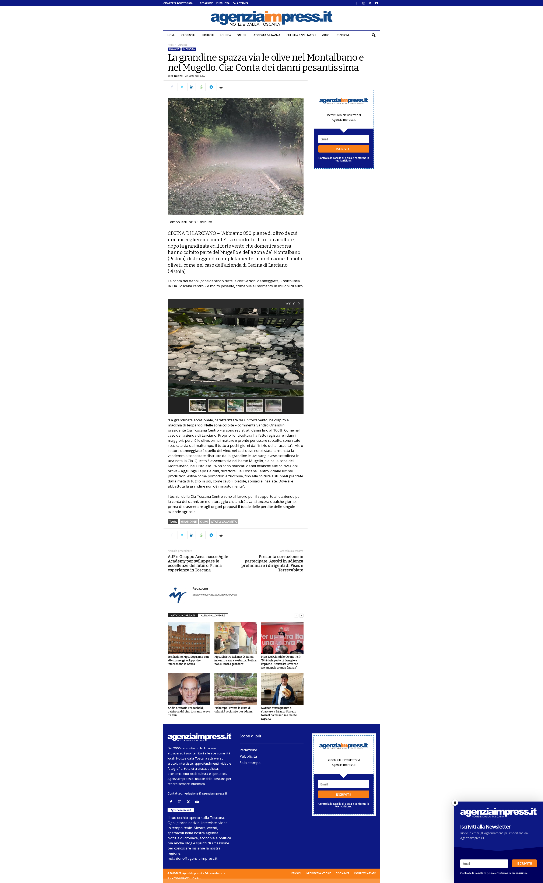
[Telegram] (211, 87)
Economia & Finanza (266, 35)
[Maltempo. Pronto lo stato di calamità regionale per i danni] (235, 689)
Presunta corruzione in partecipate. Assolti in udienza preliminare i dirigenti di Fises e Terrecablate (272, 563)
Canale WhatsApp (365, 873)
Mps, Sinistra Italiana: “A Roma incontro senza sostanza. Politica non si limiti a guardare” (235, 660)
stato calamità (224, 522)
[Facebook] (357, 3)
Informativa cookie (318, 873)
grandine (189, 522)
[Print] (221, 87)
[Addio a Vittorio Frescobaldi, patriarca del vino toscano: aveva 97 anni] (189, 689)
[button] (373, 35)
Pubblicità (223, 3)
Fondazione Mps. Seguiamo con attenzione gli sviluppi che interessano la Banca (188, 660)
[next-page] (301, 615)
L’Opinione (343, 35)
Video (325, 35)
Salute (241, 35)
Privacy (296, 873)
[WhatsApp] (201, 87)
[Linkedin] (191, 87)
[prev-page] (296, 615)
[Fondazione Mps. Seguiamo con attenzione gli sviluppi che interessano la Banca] (189, 638)
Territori (208, 35)
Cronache (188, 35)
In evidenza (189, 49)
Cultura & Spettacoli (301, 35)
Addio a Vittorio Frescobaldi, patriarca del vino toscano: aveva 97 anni (189, 711)
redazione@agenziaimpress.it (205, 793)
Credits (196, 878)
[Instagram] (363, 3)
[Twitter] (370, 3)
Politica (225, 35)
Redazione (206, 3)
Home (171, 35)
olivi (204, 522)
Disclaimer (342, 873)
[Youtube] (376, 3)
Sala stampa (240, 3)
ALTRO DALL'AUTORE (213, 615)
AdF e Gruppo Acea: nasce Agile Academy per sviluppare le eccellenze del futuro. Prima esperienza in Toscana (198, 563)
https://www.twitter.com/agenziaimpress (214, 594)
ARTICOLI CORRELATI (183, 615)
